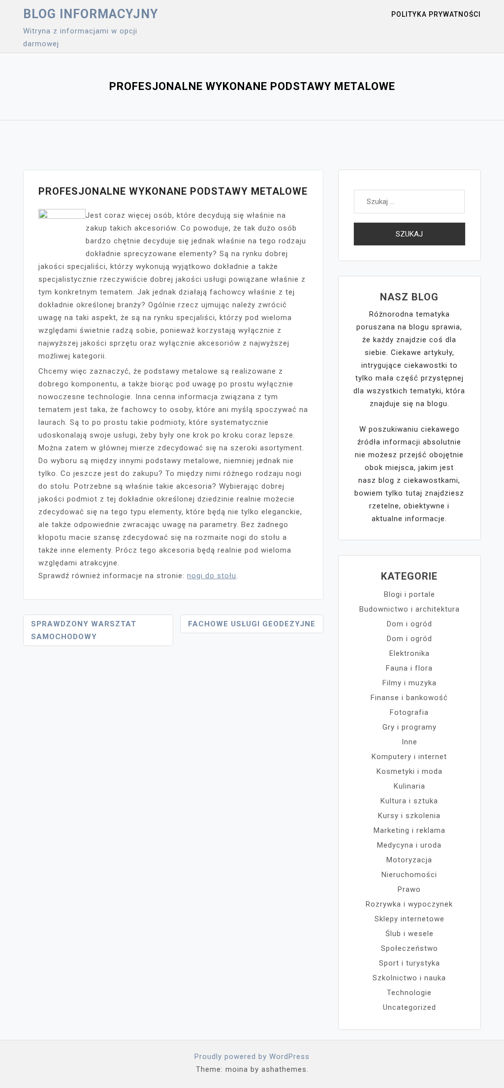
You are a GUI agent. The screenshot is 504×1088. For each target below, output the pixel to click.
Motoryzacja (409, 859)
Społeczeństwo (409, 948)
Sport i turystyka (409, 963)
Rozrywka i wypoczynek (409, 904)
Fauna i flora (409, 668)
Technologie (409, 992)
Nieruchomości (409, 874)
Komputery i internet (409, 756)
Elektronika (409, 653)
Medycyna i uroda (409, 845)
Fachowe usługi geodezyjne (251, 623)
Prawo (409, 889)
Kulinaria (409, 786)
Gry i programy (409, 727)
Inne (409, 741)
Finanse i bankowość (409, 697)
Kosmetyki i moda (409, 771)
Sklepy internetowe (409, 918)
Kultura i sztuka (409, 800)
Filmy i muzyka (409, 682)
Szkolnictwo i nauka (409, 977)
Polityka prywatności (436, 14)
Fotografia (409, 712)
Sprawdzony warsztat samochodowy (83, 630)
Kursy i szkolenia (409, 815)
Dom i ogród (409, 623)
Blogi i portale (409, 594)
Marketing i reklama (409, 830)
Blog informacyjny (90, 14)
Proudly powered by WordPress (252, 1056)
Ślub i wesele (409, 933)
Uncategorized (409, 1007)
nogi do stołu (211, 575)
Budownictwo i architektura (409, 609)
